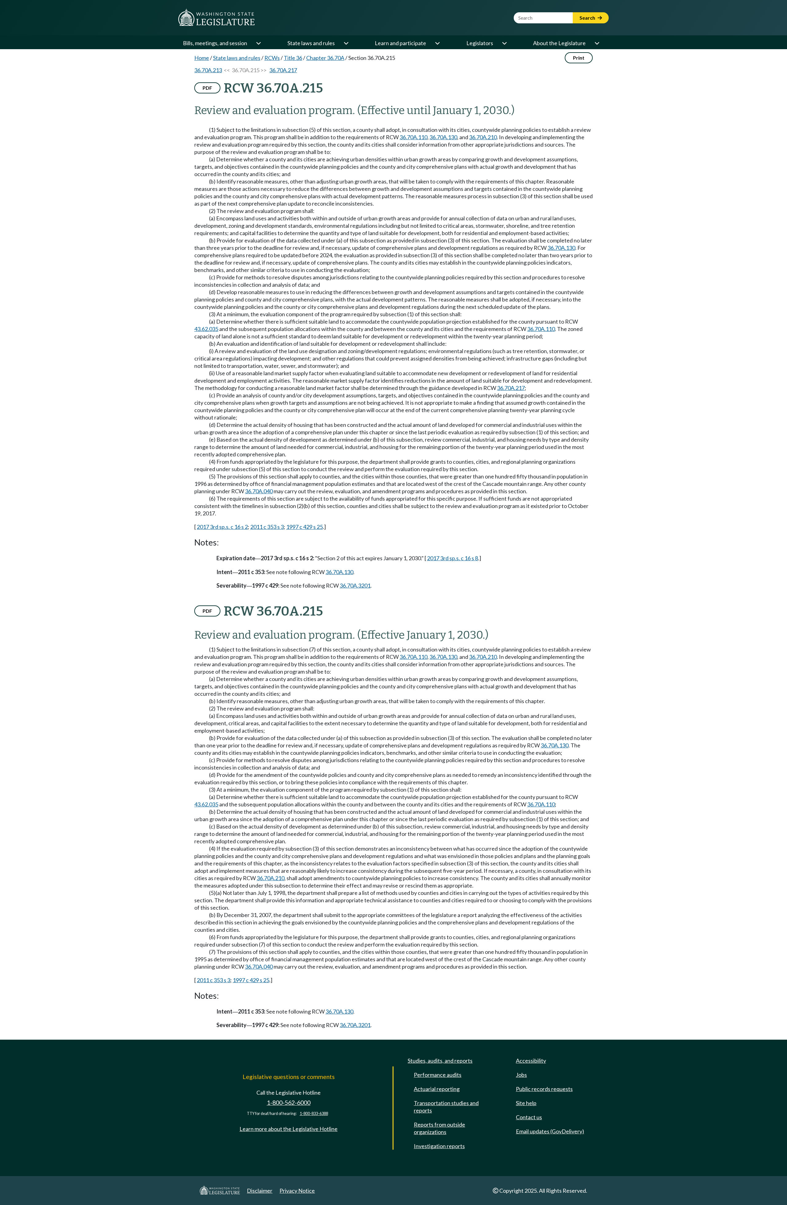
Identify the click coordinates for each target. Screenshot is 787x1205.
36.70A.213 (208, 70)
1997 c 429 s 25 (304, 526)
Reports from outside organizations (439, 1128)
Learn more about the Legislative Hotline (288, 1128)
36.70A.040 (259, 491)
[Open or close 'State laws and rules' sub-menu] (346, 43)
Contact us (529, 1117)
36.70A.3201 (355, 585)
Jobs (521, 1074)
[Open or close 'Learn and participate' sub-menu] (437, 43)
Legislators (479, 43)
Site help (526, 1103)
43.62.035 (206, 328)
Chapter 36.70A (325, 57)
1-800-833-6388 (314, 1113)
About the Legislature (559, 43)
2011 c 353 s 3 (267, 526)
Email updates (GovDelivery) (550, 1131)
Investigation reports (439, 1146)
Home (201, 57)
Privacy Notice (297, 1190)
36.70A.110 (413, 137)
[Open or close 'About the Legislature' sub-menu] (597, 43)
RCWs (272, 57)
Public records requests (544, 1088)
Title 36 (293, 57)
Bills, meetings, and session (215, 43)
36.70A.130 (443, 137)
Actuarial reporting (437, 1088)
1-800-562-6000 (288, 1102)
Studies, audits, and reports (440, 1060)
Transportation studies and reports (446, 1107)
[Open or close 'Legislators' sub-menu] (504, 43)
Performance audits (437, 1074)
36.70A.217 (283, 70)
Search (587, 18)
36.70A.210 (483, 137)
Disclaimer (259, 1190)
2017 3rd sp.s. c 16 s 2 (222, 526)
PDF (207, 88)
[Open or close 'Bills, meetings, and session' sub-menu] (258, 43)
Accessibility (531, 1060)
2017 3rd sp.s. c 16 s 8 (452, 558)
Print (578, 58)
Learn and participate (400, 43)
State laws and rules (311, 43)
